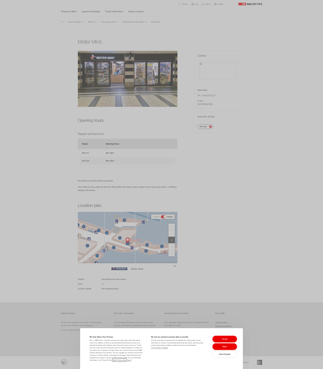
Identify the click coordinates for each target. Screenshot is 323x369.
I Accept (225, 339)
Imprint (129, 360)
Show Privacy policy (119, 360)
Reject (225, 346)
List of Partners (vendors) (159, 348)
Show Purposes (224, 354)
